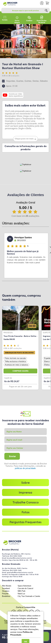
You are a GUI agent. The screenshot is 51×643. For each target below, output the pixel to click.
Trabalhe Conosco (26, 502)
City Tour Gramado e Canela (29, 596)
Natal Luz (21, 594)
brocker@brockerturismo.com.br (19, 558)
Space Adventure (24, 586)
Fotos (26, 512)
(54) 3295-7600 (15, 570)
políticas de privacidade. (25, 468)
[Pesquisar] (46, 10)
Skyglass (5, 591)
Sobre (25, 482)
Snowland (6, 588)
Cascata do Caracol (25, 588)
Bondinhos (6, 596)
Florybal (5, 594)
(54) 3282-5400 (16, 556)
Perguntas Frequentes (25, 522)
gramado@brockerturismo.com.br (20, 572)
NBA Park (21, 591)
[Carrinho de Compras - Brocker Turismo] (47, 3)
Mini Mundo (6, 586)
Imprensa (25, 492)
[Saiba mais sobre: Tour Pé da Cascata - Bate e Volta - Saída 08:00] (20, 318)
